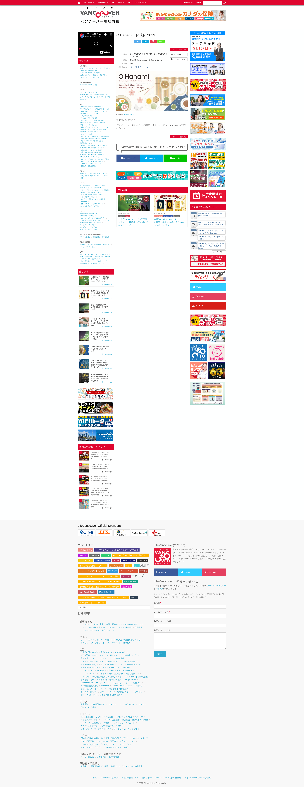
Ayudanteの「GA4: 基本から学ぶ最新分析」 (130, 555)
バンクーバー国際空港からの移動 (91, 194)
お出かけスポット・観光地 (88, 75)
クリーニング (95, 157)
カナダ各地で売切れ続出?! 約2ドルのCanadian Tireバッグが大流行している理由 (99, 478)
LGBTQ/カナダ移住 (86, 256)
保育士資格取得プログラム (88, 216)
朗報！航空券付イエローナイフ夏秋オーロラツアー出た (99, 307)
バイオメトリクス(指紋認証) (89, 136)
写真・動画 (142, 560)
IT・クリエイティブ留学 (88, 225)
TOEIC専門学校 (100, 218)
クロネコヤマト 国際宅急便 (94, 141)
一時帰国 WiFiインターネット (97, 173)
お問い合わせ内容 (163, 621)
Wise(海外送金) (99, 120)
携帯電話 (83, 173)
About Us (187, 2)
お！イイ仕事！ (86, 560)
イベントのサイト (139, 67)
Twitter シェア (152, 158)
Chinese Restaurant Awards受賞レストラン (94, 94)
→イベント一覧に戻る (178, 49)
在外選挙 (83, 129)
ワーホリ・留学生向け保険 (88, 118)
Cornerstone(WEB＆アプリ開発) (90, 222)
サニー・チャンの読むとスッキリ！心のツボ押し (99, 576)
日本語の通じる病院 (86, 107)
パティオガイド (105, 97)
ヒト (113, 2)
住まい (134, 597)
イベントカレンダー (140, 2)
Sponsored (121, 216)
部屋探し (83, 244)
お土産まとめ (84, 111)
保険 (81, 141)
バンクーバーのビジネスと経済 (92, 571)
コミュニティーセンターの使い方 (91, 150)
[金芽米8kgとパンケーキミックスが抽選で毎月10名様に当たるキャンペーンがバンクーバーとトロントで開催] (170, 211)
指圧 (95, 229)
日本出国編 (96, 237)
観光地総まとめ (85, 143)
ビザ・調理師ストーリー (88, 261)
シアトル (97, 206)
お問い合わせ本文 (163, 630)
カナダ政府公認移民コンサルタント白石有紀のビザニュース (104, 597)
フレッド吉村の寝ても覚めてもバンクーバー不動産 (100, 581)
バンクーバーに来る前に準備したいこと (93, 77)
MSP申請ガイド (85, 109)
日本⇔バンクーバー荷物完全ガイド (91, 161)
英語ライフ (112, 571)
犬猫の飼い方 (99, 107)
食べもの (97, 73)
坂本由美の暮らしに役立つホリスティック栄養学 (99, 587)
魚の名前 (83, 97)
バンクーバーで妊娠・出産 (88, 68)
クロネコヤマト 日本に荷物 (97, 129)
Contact (198, 2)
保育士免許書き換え (86, 152)
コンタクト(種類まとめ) (88, 159)
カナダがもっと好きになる (88, 70)
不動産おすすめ (128, 560)
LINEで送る (176, 158)
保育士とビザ (102, 261)
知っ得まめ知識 (130, 581)
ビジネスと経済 (116, 566)
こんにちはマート (94, 113)
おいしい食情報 (158, 216)
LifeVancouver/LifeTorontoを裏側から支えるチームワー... (100, 349)
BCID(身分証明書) (86, 123)
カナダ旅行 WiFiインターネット (90, 176)
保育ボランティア (86, 229)
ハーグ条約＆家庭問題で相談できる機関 (93, 138)
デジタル (143, 571)
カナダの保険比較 (86, 116)
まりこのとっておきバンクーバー (93, 566)
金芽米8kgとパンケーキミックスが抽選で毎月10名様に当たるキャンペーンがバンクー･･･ (169, 222)
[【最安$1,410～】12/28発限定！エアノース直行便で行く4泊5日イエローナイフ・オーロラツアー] (134, 211)
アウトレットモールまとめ (88, 125)
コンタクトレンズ (86, 134)
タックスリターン (93, 132)
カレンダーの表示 (218, 252)
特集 (129, 2)
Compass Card (85, 148)
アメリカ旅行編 (100, 199)
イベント (83, 555)
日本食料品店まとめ (86, 127)
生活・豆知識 (104, 68)
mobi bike (98, 152)
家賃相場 (83, 113)
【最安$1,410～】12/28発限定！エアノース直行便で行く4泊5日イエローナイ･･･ (133, 222)
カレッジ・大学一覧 (86, 218)
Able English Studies (87, 592)
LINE (161, 41)
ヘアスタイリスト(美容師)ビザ (90, 259)
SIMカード (106, 176)
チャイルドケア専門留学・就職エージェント (94, 220)
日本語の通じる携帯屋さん (88, 166)
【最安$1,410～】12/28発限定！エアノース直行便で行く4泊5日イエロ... (100, 279)
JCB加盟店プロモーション (101, 109)
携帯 (81, 178)
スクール (125, 576)
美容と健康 (126, 587)
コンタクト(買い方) (104, 159)
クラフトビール (93, 97)
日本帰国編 (105, 237)
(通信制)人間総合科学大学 (88, 213)
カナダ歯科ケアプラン (98, 111)
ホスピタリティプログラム (88, 227)
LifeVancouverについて (110, 778)
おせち (95, 92)
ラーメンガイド (85, 92)
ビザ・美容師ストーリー (102, 256)
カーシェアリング (86, 206)
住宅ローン (106, 244)
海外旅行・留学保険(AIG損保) (89, 145)
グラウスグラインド (86, 190)
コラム (128, 566)
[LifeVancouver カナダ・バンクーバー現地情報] (78, 2)
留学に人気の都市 (99, 123)
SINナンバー (106, 145)
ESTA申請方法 (85, 185)
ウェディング (84, 157)
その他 (120, 2)
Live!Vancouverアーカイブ (88, 85)
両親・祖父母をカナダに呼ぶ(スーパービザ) (94, 254)
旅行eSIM (98, 188)
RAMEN (83, 99)
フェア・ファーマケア (102, 127)
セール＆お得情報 (168, 216)
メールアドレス (162, 612)
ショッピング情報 (86, 73)
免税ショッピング (86, 120)
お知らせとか (88, 2)
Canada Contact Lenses (88, 154)
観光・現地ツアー (106, 592)
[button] (179, 59)
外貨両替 (101, 154)
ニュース (105, 555)
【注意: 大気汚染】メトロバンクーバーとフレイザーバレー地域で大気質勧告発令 (100, 466)
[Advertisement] (152, 246)
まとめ (127, 216)
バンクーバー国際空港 (102, 190)
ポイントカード (97, 148)
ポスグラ (102, 263)
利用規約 (159, 589)
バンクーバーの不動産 (87, 247)
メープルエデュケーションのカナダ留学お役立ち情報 (117, 550)
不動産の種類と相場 (94, 244)
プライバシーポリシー (216, 586)
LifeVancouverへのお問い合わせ (167, 778)
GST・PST (98, 163)
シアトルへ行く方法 (98, 185)
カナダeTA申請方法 (86, 199)
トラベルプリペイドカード (88, 197)
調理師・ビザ (84, 263)
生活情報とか (102, 2)
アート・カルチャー (129, 571)
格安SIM (83, 132)
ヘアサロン (84, 163)
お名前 (157, 602)
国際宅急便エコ (106, 136)
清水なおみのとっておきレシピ (92, 603)
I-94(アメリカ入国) (86, 188)
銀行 (91, 163)
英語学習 (102, 75)
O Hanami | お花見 (128, 114)
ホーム (95, 778)
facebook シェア (129, 158)
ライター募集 (127, 778)
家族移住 (94, 263)
